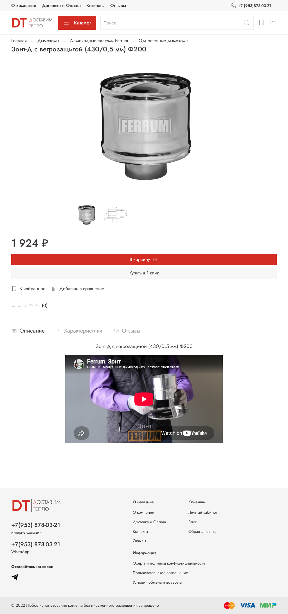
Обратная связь (202, 531)
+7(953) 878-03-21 (35, 525)
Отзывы (118, 5)
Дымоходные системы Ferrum (99, 40)
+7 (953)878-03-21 (254, 5)
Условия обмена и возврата (157, 582)
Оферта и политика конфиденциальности (169, 563)
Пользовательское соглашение (160, 573)
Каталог (82, 22)
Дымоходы (48, 40)
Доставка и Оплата (61, 5)
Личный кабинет (202, 512)
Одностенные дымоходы (163, 40)
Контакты (95, 5)
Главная (19, 40)
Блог (192, 522)
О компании (23, 5)
